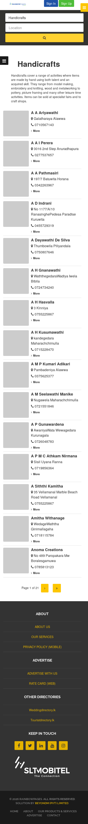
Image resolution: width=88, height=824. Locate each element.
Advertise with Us (42, 673)
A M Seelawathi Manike (52, 394)
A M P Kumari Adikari (50, 364)
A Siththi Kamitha (47, 486)
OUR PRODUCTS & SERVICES (57, 811)
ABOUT (28, 811)
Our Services (42, 637)
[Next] (44, 588)
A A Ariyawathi (44, 112)
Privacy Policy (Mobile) (42, 647)
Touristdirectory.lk (42, 720)
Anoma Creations (47, 549)
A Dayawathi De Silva (50, 240)
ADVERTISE (34, 815)
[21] (57, 588)
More (36, 131)
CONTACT (53, 815)
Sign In (51, 3)
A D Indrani (41, 203)
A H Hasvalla (42, 302)
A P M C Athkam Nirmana (54, 456)
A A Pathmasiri (44, 173)
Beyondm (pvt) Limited (51, 803)
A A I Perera (42, 143)
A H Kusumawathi (47, 332)
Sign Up (66, 3)
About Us (42, 627)
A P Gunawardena (47, 424)
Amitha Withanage (48, 518)
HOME (14, 811)
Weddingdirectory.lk (42, 710)
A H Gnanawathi (45, 270)
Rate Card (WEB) (42, 683)
